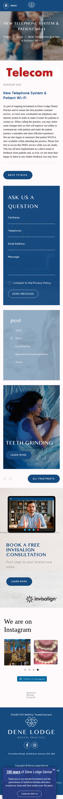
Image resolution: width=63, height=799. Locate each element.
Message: (14, 256)
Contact (46, 714)
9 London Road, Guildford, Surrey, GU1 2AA (31, 754)
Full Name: (14, 217)
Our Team (35, 714)
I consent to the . (32, 282)
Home (7, 36)
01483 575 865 (20, 714)
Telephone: (15, 230)
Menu (13, 5)
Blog (20, 36)
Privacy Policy (42, 282)
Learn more (18, 455)
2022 (18, 338)
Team (19, 362)
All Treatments (44, 479)
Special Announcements (31, 354)
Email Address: (16, 243)
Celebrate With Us (29, 794)
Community (22, 346)
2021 (18, 330)
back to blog (17, 175)
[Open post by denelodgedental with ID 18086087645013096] (25, 652)
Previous (4, 40)
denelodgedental (25, 642)
